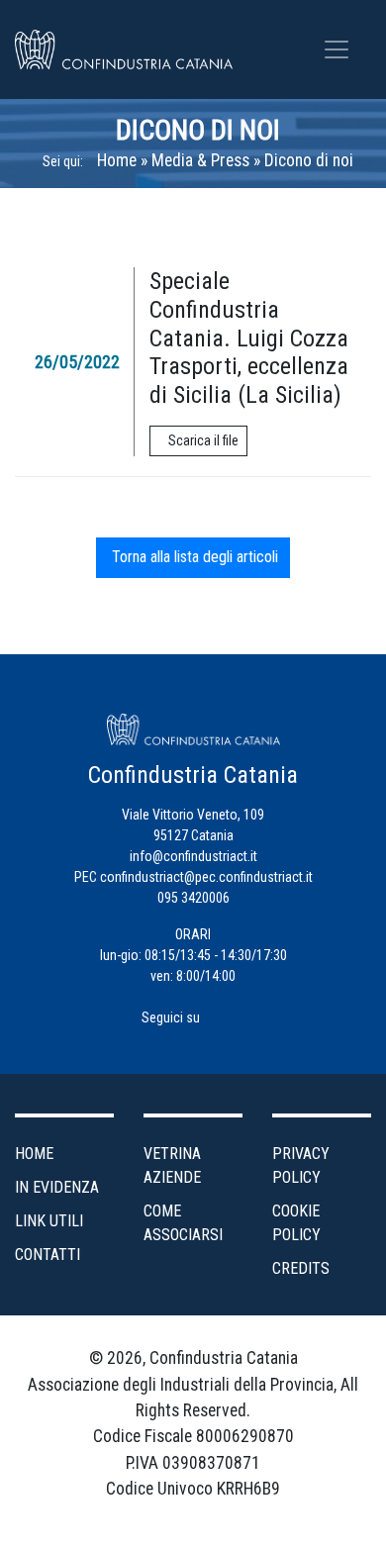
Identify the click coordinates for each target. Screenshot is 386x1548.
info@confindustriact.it (193, 856)
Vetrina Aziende (172, 1165)
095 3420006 (193, 898)
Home (117, 160)
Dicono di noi (198, 130)
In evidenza (57, 1187)
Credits (301, 1268)
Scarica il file (203, 440)
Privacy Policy (301, 1165)
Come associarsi (183, 1223)
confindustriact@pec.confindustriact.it (206, 877)
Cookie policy (296, 1223)
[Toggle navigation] (336, 49)
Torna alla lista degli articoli (193, 556)
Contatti (47, 1254)
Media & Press (200, 160)
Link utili (49, 1220)
